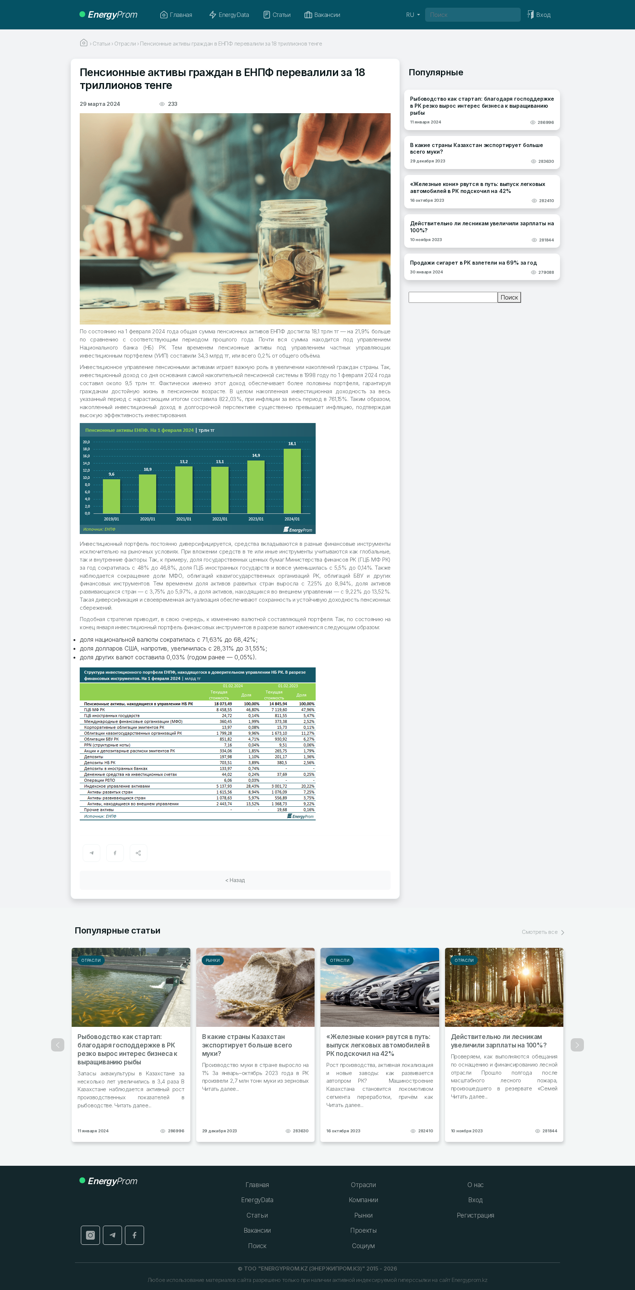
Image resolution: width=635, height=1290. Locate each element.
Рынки (213, 960)
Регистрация (475, 1215)
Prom (112, 14)
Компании (363, 1200)
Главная (181, 14)
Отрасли (91, 960)
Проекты (363, 1230)
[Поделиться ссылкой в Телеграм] (91, 853)
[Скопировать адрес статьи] (138, 853)
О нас (475, 1185)
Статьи (282, 14)
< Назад (235, 880)
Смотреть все (540, 931)
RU (411, 14)
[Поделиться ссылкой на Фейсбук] (115, 853)
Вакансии (327, 14)
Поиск (509, 297)
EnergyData (234, 14)
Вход (475, 1200)
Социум (363, 1246)
